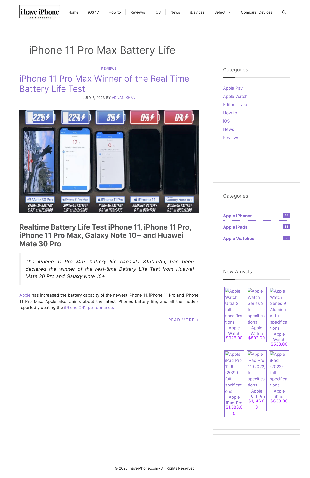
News (175, 12)
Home (73, 12)
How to (115, 12)
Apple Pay (233, 88)
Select (219, 12)
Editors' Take (235, 104)
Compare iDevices (256, 12)
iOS (158, 12)
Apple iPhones (255, 215)
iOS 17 (93, 12)
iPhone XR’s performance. (89, 307)
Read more (181, 319)
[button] (284, 12)
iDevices (197, 12)
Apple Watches (255, 238)
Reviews (138, 12)
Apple (25, 295)
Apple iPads (255, 227)
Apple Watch (235, 96)
